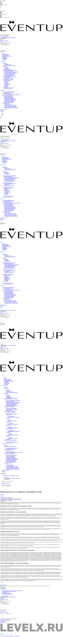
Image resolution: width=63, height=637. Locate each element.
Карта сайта (2, 621)
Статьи (1, 110)
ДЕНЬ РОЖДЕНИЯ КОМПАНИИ (10, 72)
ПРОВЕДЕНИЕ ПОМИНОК (9, 100)
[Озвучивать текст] (1, 15)
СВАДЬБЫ (4, 66)
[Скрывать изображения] (0, 13)
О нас (1, 51)
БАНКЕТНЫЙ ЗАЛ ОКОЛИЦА (7, 79)
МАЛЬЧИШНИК (7, 69)
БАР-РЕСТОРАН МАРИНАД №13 (8, 87)
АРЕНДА (6, 81)
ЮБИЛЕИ (6, 86)
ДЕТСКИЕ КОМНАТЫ (6, 93)
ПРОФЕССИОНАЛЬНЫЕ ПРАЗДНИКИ (11, 71)
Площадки (2, 90)
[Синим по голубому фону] (0, 8)
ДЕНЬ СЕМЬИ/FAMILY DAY (9, 74)
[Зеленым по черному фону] (0, 10)
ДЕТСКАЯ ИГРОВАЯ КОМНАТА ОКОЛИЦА (12, 94)
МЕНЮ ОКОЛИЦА (5, 55)
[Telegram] (2, 113)
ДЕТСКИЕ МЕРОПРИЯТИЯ (7, 76)
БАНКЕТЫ (6, 83)
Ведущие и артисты (3, 109)
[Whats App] (2, 114)
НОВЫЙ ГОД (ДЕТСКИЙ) (9, 78)
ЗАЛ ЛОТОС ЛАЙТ (7, 104)
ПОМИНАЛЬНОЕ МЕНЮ (6, 56)
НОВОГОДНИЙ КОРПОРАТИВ (9, 75)
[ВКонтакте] (2, 112)
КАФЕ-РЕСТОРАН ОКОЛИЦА (7, 95)
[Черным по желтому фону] (0, 9)
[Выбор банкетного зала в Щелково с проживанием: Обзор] (10, 499)
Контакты (2, 111)
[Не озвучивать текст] (0, 16)
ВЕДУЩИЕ (4, 160)
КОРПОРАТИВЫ (7, 80)
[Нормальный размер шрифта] (1, 2)
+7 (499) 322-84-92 (5, 36)
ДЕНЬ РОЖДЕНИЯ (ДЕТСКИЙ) (10, 77)
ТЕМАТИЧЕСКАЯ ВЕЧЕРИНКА (10, 65)
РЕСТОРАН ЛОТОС (6, 103)
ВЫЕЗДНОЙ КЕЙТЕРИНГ (9, 97)
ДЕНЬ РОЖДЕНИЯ (7, 64)
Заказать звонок (3, 38)
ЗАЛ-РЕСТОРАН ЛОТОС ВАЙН (10, 214)
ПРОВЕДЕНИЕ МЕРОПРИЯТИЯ (10, 99)
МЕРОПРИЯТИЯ (7, 84)
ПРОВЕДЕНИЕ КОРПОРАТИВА (10, 207)
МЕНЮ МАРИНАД (5, 54)
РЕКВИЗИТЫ (4, 58)
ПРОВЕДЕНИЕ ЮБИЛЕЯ (8, 102)
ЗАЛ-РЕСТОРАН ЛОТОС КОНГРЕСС (11, 215)
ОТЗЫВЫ (4, 59)
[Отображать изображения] (1, 12)
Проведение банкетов (8, 88)
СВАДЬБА (6, 67)
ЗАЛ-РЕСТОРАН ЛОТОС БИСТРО (10, 105)
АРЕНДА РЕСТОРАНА (8, 96)
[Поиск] (1, 116)
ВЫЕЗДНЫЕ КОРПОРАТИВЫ (9, 73)
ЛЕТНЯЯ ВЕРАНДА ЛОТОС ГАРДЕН (11, 107)
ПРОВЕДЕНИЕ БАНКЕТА (9, 92)
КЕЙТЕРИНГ (6, 82)
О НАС (3, 53)
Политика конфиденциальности (5, 619)
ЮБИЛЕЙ (6, 63)
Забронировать (3, 223)
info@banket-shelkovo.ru (4, 40)
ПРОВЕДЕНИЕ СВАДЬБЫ (9, 101)
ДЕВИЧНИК (6, 68)
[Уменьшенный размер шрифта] (0, 1)
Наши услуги (2, 61)
